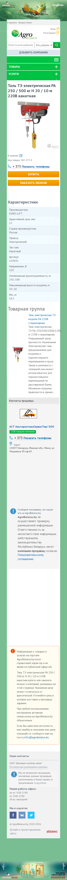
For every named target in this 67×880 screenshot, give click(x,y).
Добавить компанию (33, 52)
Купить (33, 174)
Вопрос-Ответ (25, 22)
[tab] (33, 66)
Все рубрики (43, 45)
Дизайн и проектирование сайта (25, 831)
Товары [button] (14, 67)
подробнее (40, 782)
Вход (53, 29)
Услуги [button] (14, 74)
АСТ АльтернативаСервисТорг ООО (31, 426)
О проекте (12, 22)
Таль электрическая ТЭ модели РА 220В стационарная (41, 319)
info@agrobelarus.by (36, 737)
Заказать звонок (33, 183)
